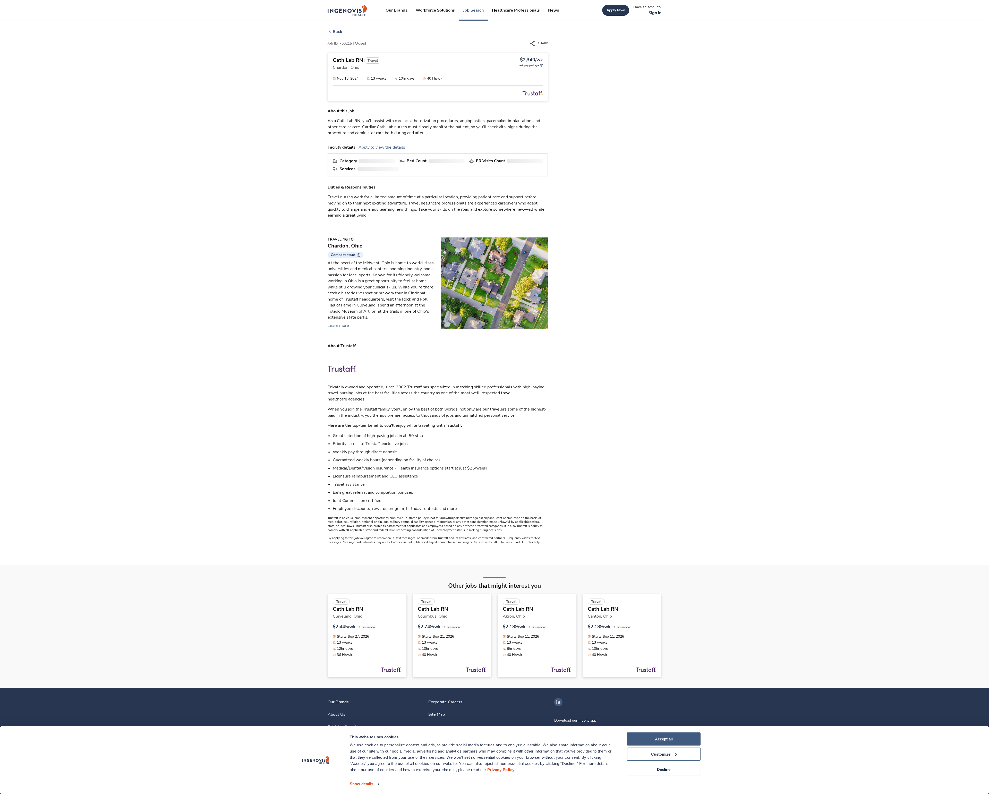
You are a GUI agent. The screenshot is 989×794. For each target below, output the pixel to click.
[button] (345, 255)
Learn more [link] (338, 325)
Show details (361, 784)
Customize (660, 754)
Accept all (664, 739)
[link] (347, 10)
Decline (663, 769)
